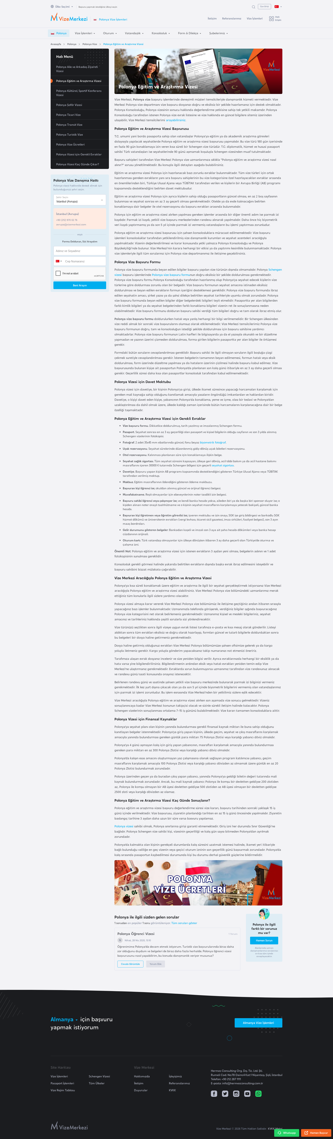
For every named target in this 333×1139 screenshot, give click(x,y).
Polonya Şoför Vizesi (69, 105)
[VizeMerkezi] (69, 1125)
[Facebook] (214, 1094)
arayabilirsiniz (176, 120)
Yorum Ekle (155, 964)
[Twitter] (225, 1094)
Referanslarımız (231, 18)
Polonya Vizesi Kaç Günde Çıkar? (77, 164)
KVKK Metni (275, 1128)
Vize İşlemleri (255, 18)
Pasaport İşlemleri (62, 1083)
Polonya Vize (90, 44)
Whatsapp (289, 1133)
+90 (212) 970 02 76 (66, 220)
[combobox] (58, 261)
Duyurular (141, 1090)
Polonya (71, 44)
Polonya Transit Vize (69, 124)
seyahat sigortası (223, 465)
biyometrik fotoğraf (213, 442)
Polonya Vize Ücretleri (70, 144)
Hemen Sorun (264, 940)
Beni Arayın (80, 285)
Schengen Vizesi (99, 1076)
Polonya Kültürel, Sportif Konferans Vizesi (78, 93)
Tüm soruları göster (184, 923)
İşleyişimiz (175, 1076)
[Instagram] (236, 1094)
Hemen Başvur (319, 1133)
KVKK (172, 1090)
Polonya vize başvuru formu (171, 274)
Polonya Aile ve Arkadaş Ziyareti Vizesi (77, 69)
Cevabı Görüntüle (130, 964)
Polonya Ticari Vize (68, 115)
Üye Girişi (264, 6)
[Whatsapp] (258, 1094)
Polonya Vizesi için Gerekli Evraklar (79, 154)
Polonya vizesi (123, 826)
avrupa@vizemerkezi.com (71, 224)
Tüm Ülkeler (97, 1083)
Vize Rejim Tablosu (63, 1090)
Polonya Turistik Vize (69, 134)
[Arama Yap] (253, 7)
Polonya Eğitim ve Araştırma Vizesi (123, 44)
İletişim (212, 18)
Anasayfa (56, 44)
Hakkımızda (142, 1076)
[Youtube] (247, 1094)
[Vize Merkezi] (69, 16)
